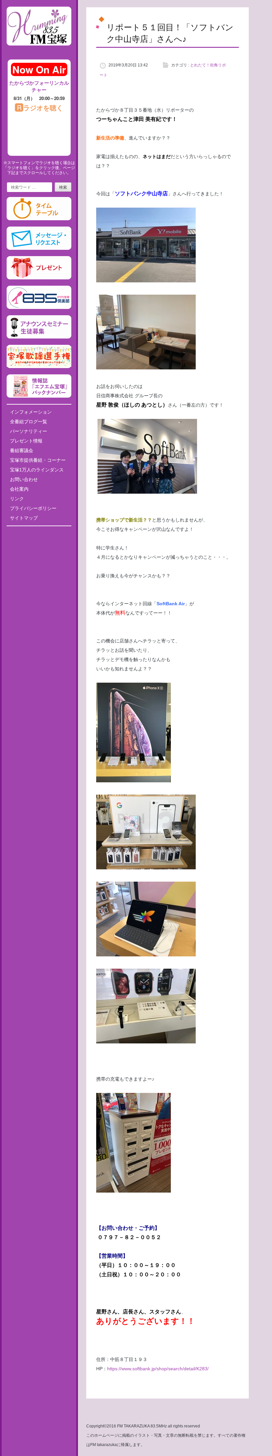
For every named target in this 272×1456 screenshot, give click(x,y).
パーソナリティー (28, 431)
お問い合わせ (24, 479)
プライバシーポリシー (33, 508)
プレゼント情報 (26, 440)
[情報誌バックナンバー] (39, 396)
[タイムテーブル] (39, 219)
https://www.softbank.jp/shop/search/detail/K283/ (158, 1368)
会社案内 (19, 489)
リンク (17, 498)
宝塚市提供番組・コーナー (38, 460)
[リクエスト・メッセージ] (39, 248)
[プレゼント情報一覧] (39, 278)
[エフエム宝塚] (39, 51)
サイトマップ (24, 518)
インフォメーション (31, 412)
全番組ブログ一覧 (28, 421)
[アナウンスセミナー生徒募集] (39, 337)
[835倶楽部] (39, 307)
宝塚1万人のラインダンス (37, 469)
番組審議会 (21, 450)
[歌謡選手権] (39, 366)
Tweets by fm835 (39, 533)
